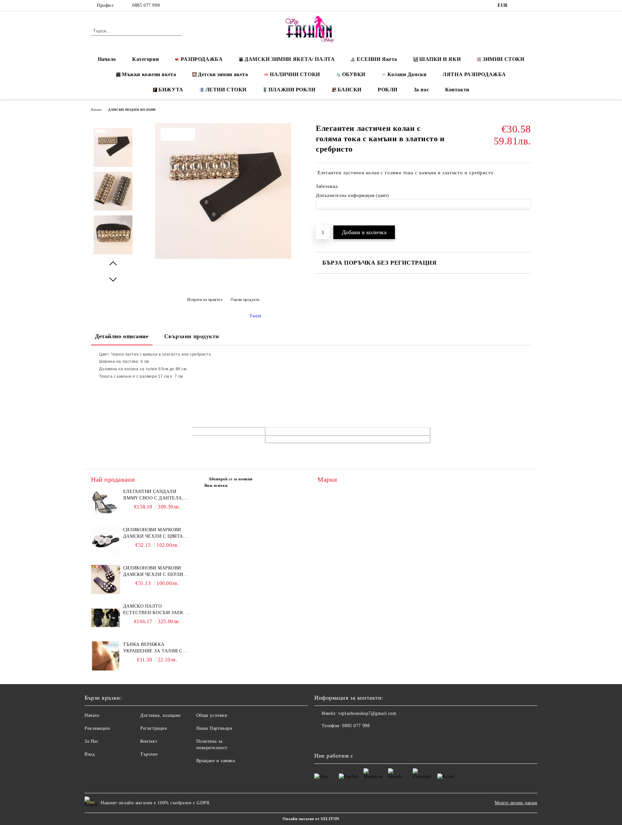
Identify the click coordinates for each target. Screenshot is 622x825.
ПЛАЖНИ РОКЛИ (292, 89)
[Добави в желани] (328, 221)
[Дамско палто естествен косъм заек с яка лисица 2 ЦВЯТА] (105, 617)
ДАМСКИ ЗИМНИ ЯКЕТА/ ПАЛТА (290, 59)
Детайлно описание (122, 336)
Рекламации (97, 728)
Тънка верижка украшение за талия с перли (152, 648)
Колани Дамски (406, 74)
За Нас (91, 741)
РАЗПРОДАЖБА (202, 59)
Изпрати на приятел (205, 299)
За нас (421, 89)
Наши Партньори (214, 728)
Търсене (148, 754)
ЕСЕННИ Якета (377, 59)
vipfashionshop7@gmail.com (367, 713)
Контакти (457, 89)
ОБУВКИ (353, 74)
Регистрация (153, 728)
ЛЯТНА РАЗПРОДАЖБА (474, 74)
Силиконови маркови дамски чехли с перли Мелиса (153, 572)
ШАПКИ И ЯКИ (440, 59)
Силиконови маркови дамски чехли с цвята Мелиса (153, 533)
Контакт (148, 741)
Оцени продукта (245, 299)
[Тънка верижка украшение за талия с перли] (105, 655)
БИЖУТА (170, 89)
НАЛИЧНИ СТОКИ (295, 74)
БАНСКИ (350, 89)
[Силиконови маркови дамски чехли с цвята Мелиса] (105, 541)
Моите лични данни (516, 802)
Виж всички (216, 485)
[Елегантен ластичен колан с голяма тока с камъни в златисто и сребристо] (223, 257)
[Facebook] (517, 5)
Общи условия (211, 715)
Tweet (255, 316)
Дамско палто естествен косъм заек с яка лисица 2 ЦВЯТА (155, 610)
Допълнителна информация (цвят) (352, 195)
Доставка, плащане (160, 715)
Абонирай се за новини (231, 479)
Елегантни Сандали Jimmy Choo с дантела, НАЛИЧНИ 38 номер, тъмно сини (157, 495)
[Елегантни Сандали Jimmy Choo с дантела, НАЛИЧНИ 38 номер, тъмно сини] (105, 503)
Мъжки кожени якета (149, 74)
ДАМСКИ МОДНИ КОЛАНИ (132, 109)
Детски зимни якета (223, 74)
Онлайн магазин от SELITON (311, 819)
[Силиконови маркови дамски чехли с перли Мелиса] (105, 579)
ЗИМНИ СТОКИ (503, 59)
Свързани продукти (191, 336)
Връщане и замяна (215, 760)
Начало (107, 59)
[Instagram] (527, 5)
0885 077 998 (146, 5)
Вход (90, 754)
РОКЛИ (387, 89)
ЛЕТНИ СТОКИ (226, 89)
